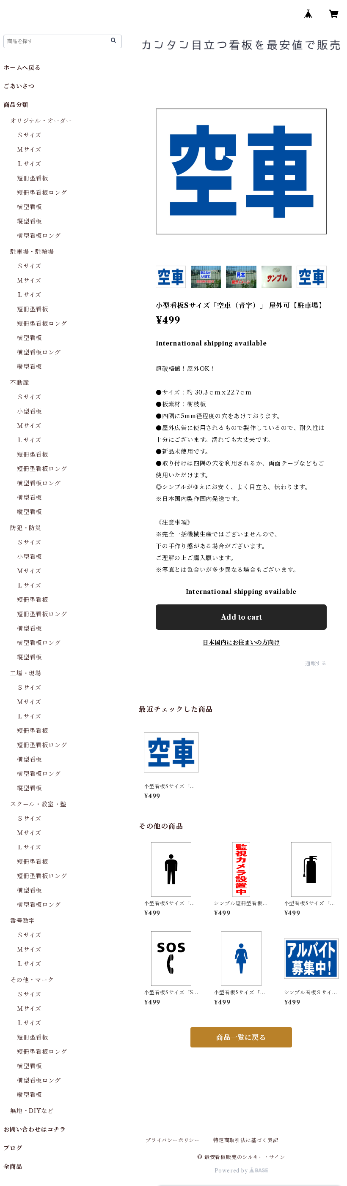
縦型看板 (29, 221)
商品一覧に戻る (241, 1037)
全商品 (12, 1166)
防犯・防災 (25, 528)
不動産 (19, 382)
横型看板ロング (39, 235)
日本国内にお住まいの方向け (241, 642)
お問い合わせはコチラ (34, 1129)
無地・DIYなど (31, 1111)
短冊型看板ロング (42, 192)
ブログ (12, 1148)
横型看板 (29, 207)
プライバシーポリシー (173, 1140)
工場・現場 (25, 673)
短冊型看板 (32, 178)
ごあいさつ (19, 86)
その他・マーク (32, 980)
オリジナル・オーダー (41, 121)
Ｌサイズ (29, 164)
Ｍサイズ (29, 149)
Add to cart (241, 617)
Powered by (232, 1170)
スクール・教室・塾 (38, 804)
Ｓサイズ (29, 135)
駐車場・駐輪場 (32, 252)
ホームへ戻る (22, 67)
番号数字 (22, 921)
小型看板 (29, 411)
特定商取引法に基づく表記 (245, 1140)
